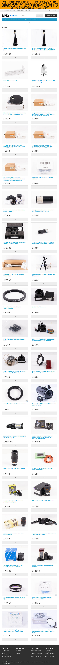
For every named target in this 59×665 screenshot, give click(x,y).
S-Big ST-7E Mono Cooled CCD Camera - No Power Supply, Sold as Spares (14, 372)
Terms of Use (5, 658)
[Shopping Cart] (53, 10)
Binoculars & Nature (15, 19)
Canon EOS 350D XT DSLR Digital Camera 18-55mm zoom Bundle (44, 533)
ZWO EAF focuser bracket (10, 80)
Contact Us (18, 650)
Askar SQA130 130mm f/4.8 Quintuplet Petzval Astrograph (14, 436)
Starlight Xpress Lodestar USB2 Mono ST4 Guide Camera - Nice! (14, 242)
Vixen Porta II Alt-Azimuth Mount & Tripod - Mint (13, 275)
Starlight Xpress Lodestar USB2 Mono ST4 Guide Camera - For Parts (43, 210)
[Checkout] (55, 10)
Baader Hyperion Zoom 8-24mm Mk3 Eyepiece (42, 566)
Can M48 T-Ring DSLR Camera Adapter (14, 403)
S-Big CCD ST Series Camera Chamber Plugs (14, 339)
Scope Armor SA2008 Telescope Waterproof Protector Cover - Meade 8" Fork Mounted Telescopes (43, 114)
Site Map (18, 653)
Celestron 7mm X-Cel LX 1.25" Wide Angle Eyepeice (13, 533)
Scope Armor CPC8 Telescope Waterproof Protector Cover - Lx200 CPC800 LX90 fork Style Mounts (14, 179)
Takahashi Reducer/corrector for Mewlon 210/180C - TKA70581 (13, 566)
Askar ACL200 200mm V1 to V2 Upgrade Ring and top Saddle (43, 372)
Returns (3, 653)
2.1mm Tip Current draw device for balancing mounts (42, 469)
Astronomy (6, 19)
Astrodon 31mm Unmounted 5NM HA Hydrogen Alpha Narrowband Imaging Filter (43, 631)
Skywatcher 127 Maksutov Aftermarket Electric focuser (43, 404)
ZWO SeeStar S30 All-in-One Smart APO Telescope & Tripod (43, 81)
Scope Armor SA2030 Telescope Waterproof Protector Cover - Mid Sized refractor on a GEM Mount (42, 147)
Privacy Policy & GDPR (6, 656)
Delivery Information (6, 655)
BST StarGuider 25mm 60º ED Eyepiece (43, 500)
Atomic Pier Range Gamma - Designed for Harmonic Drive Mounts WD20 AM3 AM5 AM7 (43, 50)
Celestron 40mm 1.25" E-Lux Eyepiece (14, 468)
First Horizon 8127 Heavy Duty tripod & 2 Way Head (43, 275)
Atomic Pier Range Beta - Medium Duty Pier (14, 49)
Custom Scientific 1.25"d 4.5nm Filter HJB (14, 598)
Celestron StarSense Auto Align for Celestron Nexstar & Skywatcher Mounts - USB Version (42, 437)
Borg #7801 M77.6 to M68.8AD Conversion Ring (12, 307)
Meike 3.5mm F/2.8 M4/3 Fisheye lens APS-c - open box (14, 210)
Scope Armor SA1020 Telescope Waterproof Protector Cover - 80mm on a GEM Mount (14, 147)
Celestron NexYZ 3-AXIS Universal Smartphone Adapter (13, 501)
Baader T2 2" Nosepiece (39, 307)
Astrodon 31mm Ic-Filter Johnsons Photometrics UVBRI (42, 598)
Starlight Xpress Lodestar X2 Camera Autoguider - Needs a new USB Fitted (43, 242)
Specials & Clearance (34, 19)
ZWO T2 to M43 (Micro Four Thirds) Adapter (42, 178)
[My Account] (51, 10)
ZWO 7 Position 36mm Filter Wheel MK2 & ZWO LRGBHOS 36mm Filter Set (14, 113)
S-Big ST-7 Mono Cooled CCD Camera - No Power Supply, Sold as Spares (43, 339)
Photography (25, 19)
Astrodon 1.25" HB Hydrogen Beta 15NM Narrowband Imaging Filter (13, 630)
